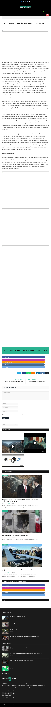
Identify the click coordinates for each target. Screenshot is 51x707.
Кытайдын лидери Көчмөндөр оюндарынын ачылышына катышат (25, 636)
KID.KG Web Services (18, 704)
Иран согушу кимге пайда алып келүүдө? (15, 535)
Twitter (6, 367)
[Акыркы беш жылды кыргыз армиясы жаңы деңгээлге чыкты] (22, 555)
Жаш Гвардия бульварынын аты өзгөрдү (19, 629)
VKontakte (7, 364)
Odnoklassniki (8, 362)
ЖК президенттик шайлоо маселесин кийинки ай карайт (22, 623)
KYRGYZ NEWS (7, 503)
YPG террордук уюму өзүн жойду (17, 616)
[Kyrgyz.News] (25, 7)
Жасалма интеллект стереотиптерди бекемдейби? (21, 660)
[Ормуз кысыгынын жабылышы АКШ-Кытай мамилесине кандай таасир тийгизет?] (22, 486)
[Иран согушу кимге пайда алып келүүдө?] (22, 521)
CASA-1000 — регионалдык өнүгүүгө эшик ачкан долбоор (23, 666)
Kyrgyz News (5, 475)
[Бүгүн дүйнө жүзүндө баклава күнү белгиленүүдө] (25, 45)
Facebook (7, 357)
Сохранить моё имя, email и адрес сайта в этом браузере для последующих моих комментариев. (22, 414)
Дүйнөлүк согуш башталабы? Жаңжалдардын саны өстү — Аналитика (26, 653)
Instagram (7, 360)
